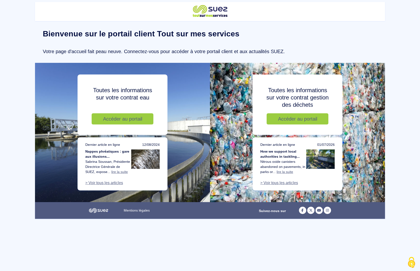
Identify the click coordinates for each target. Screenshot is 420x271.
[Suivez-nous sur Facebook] (302, 210)
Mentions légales (137, 210)
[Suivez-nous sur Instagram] (327, 210)
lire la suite (119, 172)
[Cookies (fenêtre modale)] (411, 263)
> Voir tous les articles (104, 183)
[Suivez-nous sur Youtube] (319, 210)
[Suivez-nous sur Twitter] (311, 210)
